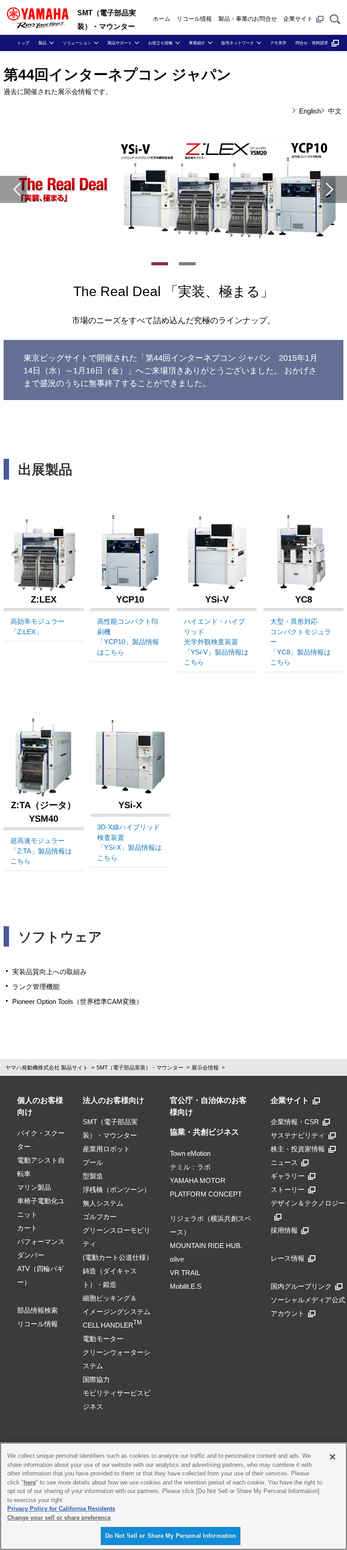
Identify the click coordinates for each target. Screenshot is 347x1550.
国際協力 (96, 1379)
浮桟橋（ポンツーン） (116, 1189)
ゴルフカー (100, 1216)
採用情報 (284, 1230)
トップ (23, 43)
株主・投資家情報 (298, 1149)
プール (93, 1162)
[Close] (332, 1457)
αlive (177, 1259)
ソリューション (77, 43)
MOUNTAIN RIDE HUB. (206, 1245)
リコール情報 (194, 18)
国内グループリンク (301, 1286)
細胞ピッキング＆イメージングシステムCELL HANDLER (116, 1311)
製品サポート (120, 43)
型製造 (93, 1176)
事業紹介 (197, 43)
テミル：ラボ (190, 1167)
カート (27, 1228)
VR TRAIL (185, 1273)
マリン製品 (34, 1187)
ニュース (284, 1162)
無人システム (103, 1203)
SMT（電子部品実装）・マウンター (139, 1068)
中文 (335, 111)
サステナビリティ (298, 1135)
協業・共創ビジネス (204, 1132)
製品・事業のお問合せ (247, 18)
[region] (173, 1496)
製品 (42, 43)
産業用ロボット (106, 1149)
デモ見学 (278, 43)
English (306, 111)
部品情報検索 (37, 1310)
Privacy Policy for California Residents (61, 1508)
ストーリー (288, 1189)
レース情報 (288, 1258)
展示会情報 (205, 1068)
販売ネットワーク (237, 43)
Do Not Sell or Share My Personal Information (170, 1535)
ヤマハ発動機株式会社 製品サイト (46, 1068)
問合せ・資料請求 (311, 43)
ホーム (161, 18)
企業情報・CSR (295, 1122)
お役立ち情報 (160, 43)
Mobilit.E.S (186, 1286)
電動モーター (103, 1339)
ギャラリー (288, 1176)
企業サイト (298, 18)
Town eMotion (190, 1153)
